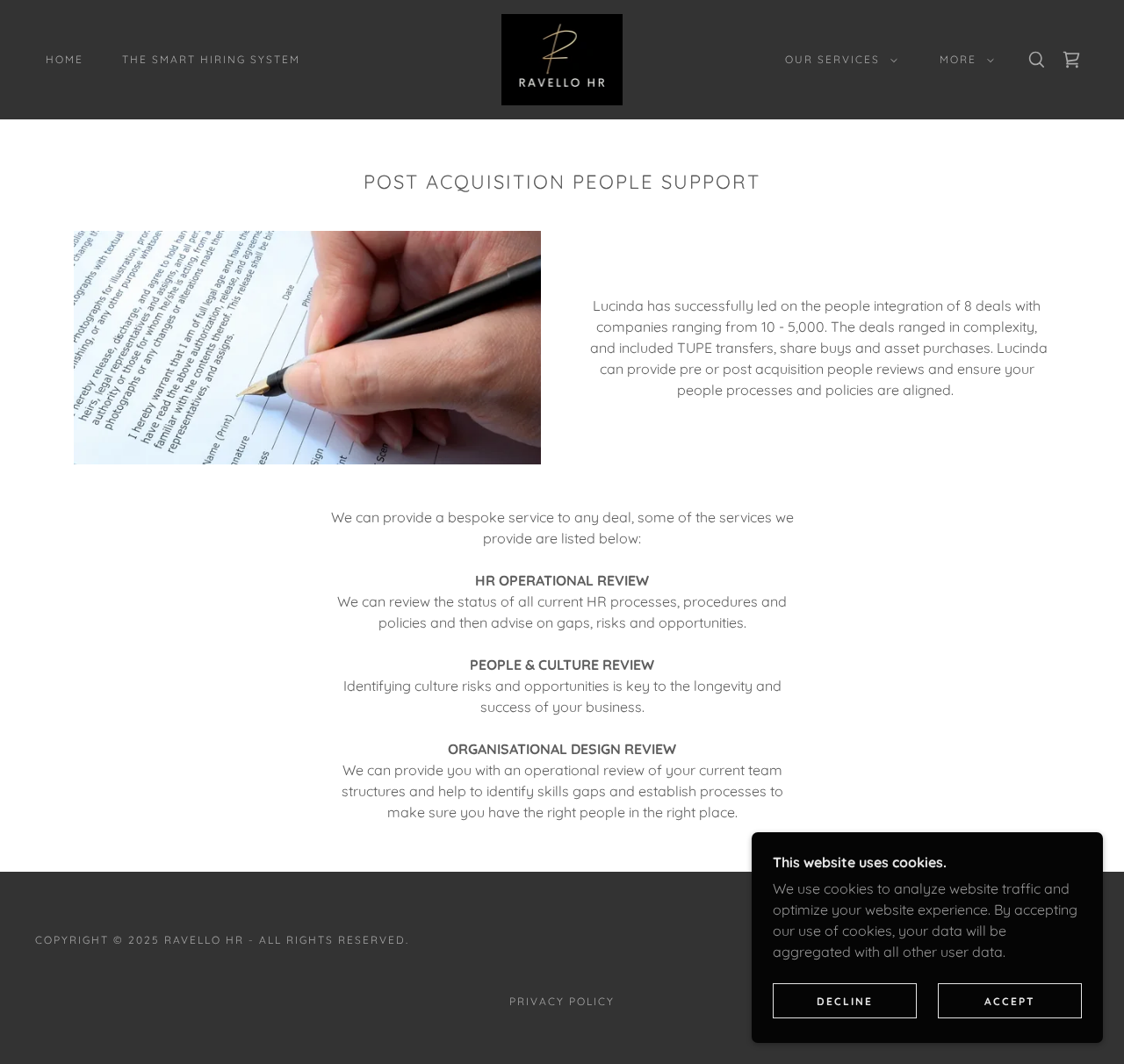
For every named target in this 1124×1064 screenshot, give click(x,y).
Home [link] (64, 59)
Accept (1009, 1001)
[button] (838, 59)
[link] (561, 58)
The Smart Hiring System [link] (211, 59)
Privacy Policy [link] (562, 1001)
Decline (845, 1001)
